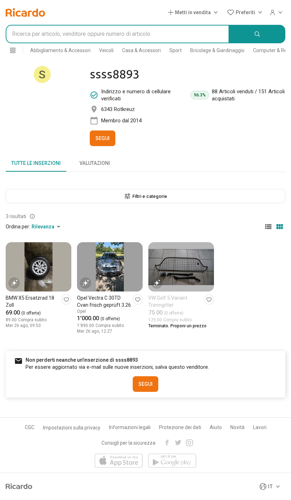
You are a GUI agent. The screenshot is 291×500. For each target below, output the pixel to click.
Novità (237, 427)
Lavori (260, 427)
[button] (194, 12)
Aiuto (216, 427)
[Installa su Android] (172, 461)
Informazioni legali (129, 427)
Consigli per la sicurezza (128, 443)
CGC (29, 427)
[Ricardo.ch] (25, 12)
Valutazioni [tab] (94, 163)
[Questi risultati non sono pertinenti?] (32, 216)
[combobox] (117, 34)
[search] (257, 34)
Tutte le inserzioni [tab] (36, 163)
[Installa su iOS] (119, 461)
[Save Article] (66, 299)
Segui (102, 138)
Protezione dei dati (180, 427)
